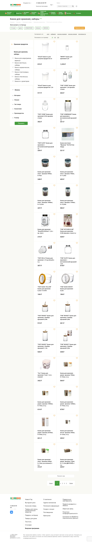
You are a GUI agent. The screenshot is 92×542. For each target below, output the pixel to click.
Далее (71, 483)
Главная (12, 22)
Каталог (18, 22)
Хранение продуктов (39, 22)
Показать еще (61, 476)
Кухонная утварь (27, 22)
